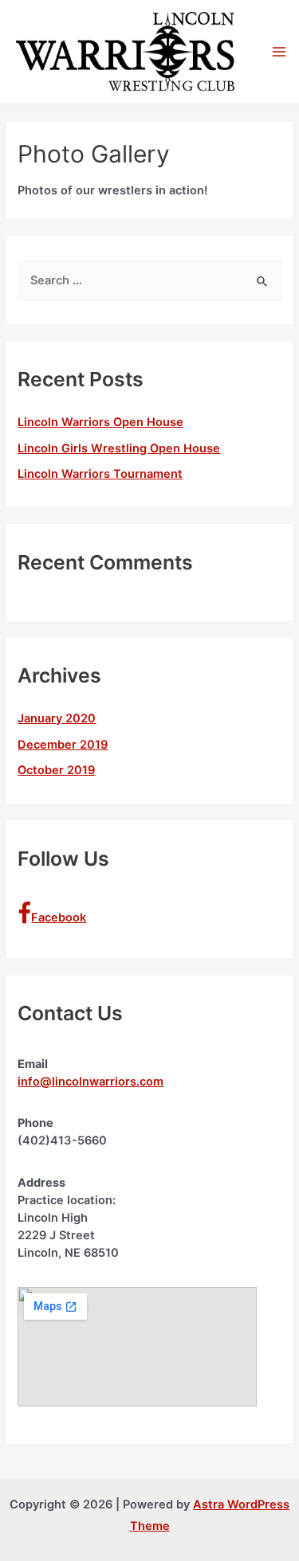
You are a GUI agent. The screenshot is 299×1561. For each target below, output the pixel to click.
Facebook (58, 917)
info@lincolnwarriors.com (90, 1081)
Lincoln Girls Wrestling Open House (119, 448)
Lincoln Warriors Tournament (100, 474)
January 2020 (57, 718)
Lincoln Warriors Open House (100, 422)
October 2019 (56, 770)
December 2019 (63, 744)
